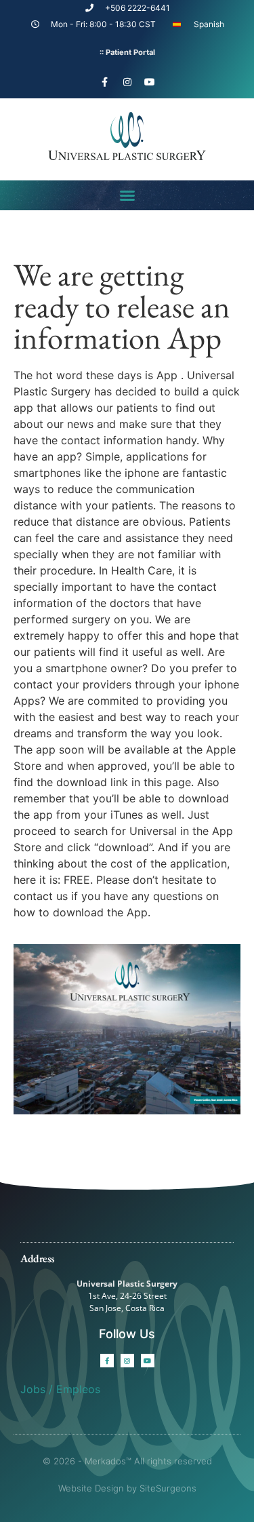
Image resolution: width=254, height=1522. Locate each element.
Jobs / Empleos (60, 1389)
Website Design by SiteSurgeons (127, 1488)
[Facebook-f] (105, 82)
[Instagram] (127, 82)
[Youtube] (149, 82)
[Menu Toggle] (127, 195)
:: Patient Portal (127, 52)
